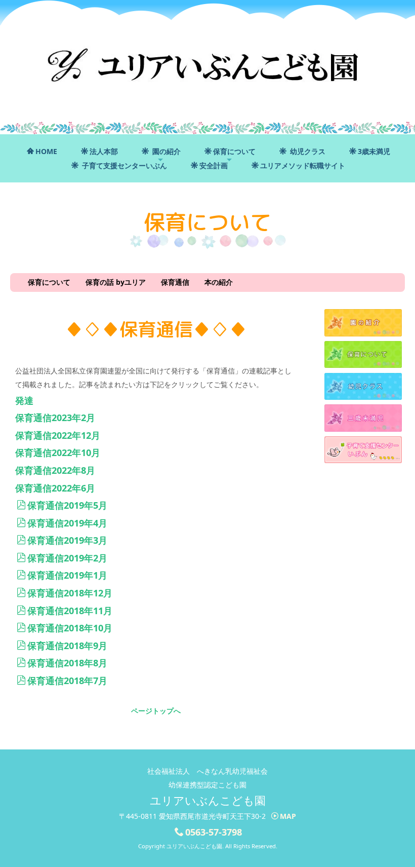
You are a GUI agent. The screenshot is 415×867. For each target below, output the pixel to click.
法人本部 (104, 151)
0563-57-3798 (213, 832)
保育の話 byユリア (116, 282)
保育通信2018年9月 (67, 645)
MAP (288, 816)
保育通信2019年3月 (67, 540)
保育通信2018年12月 (69, 593)
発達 (24, 400)
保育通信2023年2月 (55, 417)
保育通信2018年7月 (67, 680)
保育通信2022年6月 (55, 488)
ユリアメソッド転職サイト (302, 165)
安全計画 (213, 165)
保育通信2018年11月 (69, 611)
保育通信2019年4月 (67, 523)
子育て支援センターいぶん (123, 165)
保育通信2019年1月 (67, 575)
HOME (46, 151)
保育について (234, 151)
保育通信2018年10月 (69, 628)
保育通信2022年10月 (57, 452)
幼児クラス (306, 151)
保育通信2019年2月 (67, 558)
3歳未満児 (374, 151)
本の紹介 (218, 282)
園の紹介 (165, 151)
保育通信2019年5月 (67, 505)
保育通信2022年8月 (55, 470)
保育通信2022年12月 (57, 435)
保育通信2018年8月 (67, 663)
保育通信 (175, 282)
